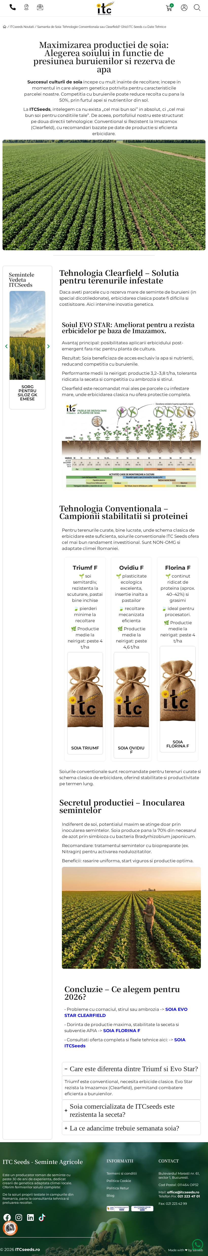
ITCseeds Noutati (22, 27)
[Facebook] (7, 1217)
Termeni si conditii (122, 1173)
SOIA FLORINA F (121, 1030)
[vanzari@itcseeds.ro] (40, 8)
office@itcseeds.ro (183, 1192)
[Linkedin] (30, 1217)
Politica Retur (118, 1188)
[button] (6, 346)
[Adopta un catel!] (10, 1228)
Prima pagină (5, 27)
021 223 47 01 (189, 1196)
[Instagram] (18, 1217)
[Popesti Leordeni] (26, 8)
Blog (110, 1195)
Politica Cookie (119, 1181)
